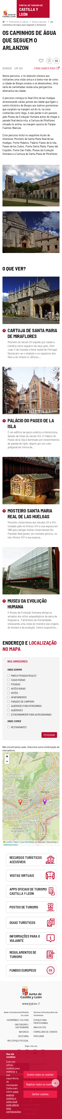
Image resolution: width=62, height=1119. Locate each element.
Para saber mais (45, 68)
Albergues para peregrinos (26, 705)
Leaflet (8, 841)
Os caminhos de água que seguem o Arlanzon (27, 23)
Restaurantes (19, 727)
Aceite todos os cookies (40, 1074)
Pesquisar (49, 734)
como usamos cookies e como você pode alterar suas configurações (13, 1101)
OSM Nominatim (10, 844)
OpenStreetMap (27, 841)
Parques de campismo (22, 701)
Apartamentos (19, 697)
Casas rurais (18, 679)
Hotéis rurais (18, 688)
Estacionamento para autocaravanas (31, 714)
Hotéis (14, 692)
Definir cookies (40, 1094)
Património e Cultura (18, 21)
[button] (20, 802)
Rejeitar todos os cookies (40, 1084)
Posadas (15, 684)
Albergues (17, 710)
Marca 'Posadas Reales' (24, 675)
